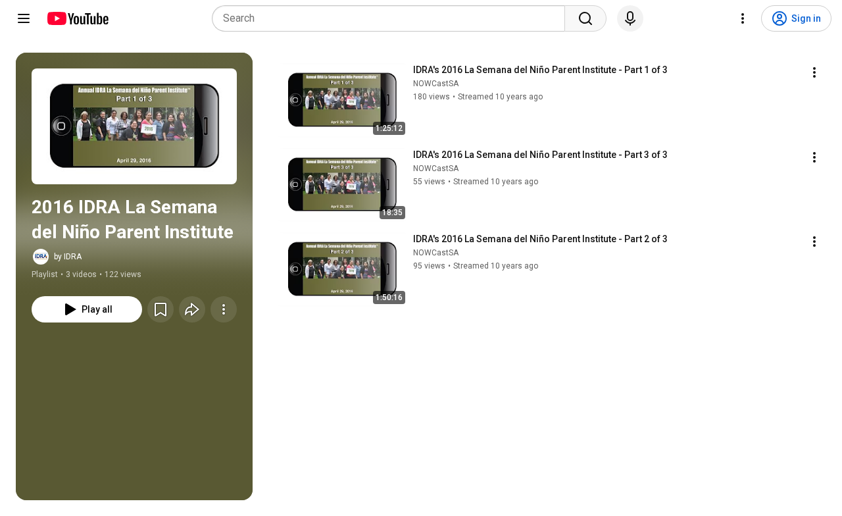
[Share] (192, 309)
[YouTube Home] (77, 18)
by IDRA (68, 256)
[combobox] (392, 18)
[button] (134, 126)
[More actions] (223, 309)
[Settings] (743, 18)
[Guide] (24, 18)
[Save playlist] (160, 309)
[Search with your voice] (630, 18)
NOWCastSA (435, 83)
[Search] (585, 18)
